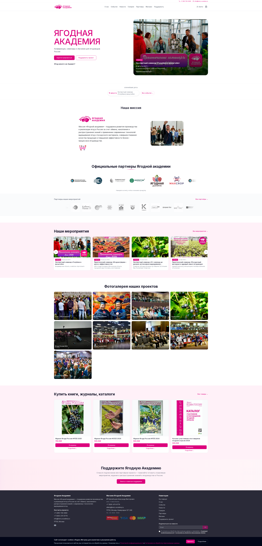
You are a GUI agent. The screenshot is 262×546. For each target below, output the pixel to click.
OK (205, 527)
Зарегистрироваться (64, 58)
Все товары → (203, 394)
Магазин (149, 7)
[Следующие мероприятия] (206, 252)
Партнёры (140, 7)
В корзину (72, 445)
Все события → (147, 93)
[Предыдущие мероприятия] (56, 252)
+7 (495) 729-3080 (60, 513)
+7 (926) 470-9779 (61, 516)
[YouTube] (55, 525)
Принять (190, 541)
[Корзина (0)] (206, 7)
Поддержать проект (86, 58)
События (114, 7)
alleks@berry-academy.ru (115, 507)
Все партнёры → (202, 199)
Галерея (131, 7)
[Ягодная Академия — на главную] (63, 6)
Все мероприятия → (200, 231)
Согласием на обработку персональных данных (190, 532)
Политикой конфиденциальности (132, 543)
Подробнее (202, 541)
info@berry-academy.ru (201, 1)
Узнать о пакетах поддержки (131, 481)
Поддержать (159, 7)
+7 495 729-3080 (186, 1)
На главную (163, 499)
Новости (123, 7)
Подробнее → (72, 448)
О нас (107, 7)
